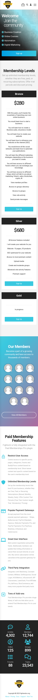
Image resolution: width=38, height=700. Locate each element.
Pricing (13, 696)
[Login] (30, 4)
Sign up (19, 53)
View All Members (19, 415)
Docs (17, 696)
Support (23, 696)
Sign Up (19, 209)
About (7, 696)
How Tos (30, 696)
